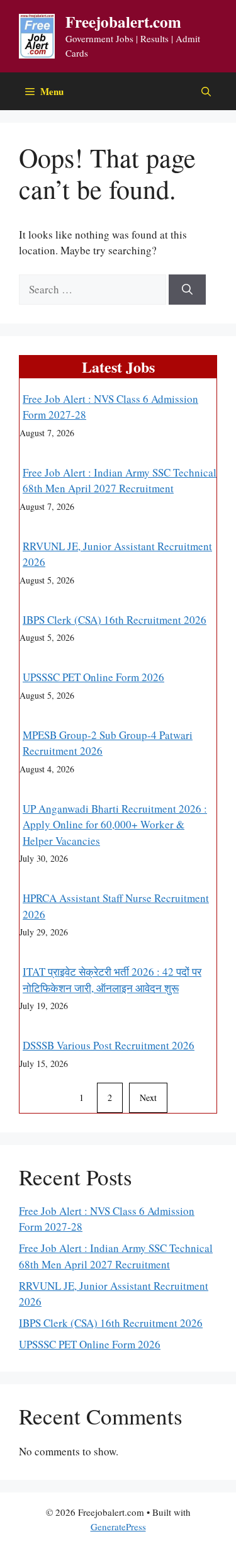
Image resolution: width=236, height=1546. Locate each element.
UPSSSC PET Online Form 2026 (93, 677)
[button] (206, 91)
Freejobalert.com (123, 21)
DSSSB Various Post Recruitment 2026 (108, 1045)
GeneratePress (118, 1526)
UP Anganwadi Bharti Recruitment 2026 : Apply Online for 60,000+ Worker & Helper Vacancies (115, 824)
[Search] (187, 289)
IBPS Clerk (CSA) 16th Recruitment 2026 (114, 619)
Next (148, 1097)
